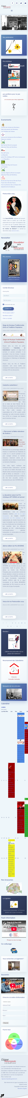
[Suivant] (20, 626)
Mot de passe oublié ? (8, 313)
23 (24, 622)
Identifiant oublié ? (8, 315)
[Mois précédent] (2, 707)
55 (17, 626)
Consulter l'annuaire (14, 679)
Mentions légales (22, 1088)
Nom (4, 1015)
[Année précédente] (1, 707)
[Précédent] (3, 623)
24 (7, 626)
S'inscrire (14, 677)
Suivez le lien (15, 230)
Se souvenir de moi (9, 304)
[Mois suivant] (5, 707)
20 (15, 622)
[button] (12, 10)
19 (12, 622)
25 (10, 626)
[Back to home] (6, 7)
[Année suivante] (4, 707)
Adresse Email (7, 1005)
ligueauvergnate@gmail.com (9, 1079)
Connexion (8, 308)
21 (18, 622)
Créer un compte (7, 318)
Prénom (5, 1010)
